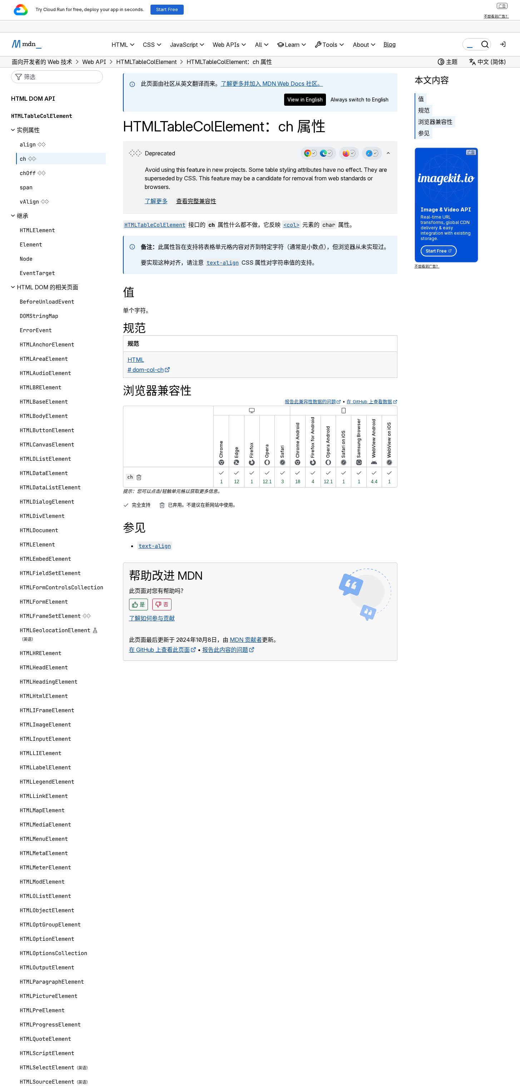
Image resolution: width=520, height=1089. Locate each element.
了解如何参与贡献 (152, 618)
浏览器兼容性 (435, 121)
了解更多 (156, 201)
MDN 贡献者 (246, 639)
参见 (424, 133)
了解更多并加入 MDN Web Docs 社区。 (272, 83)
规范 (424, 110)
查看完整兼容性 (196, 201)
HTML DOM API (33, 98)
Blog (389, 44)
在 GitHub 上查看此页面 (159, 649)
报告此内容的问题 (225, 649)
